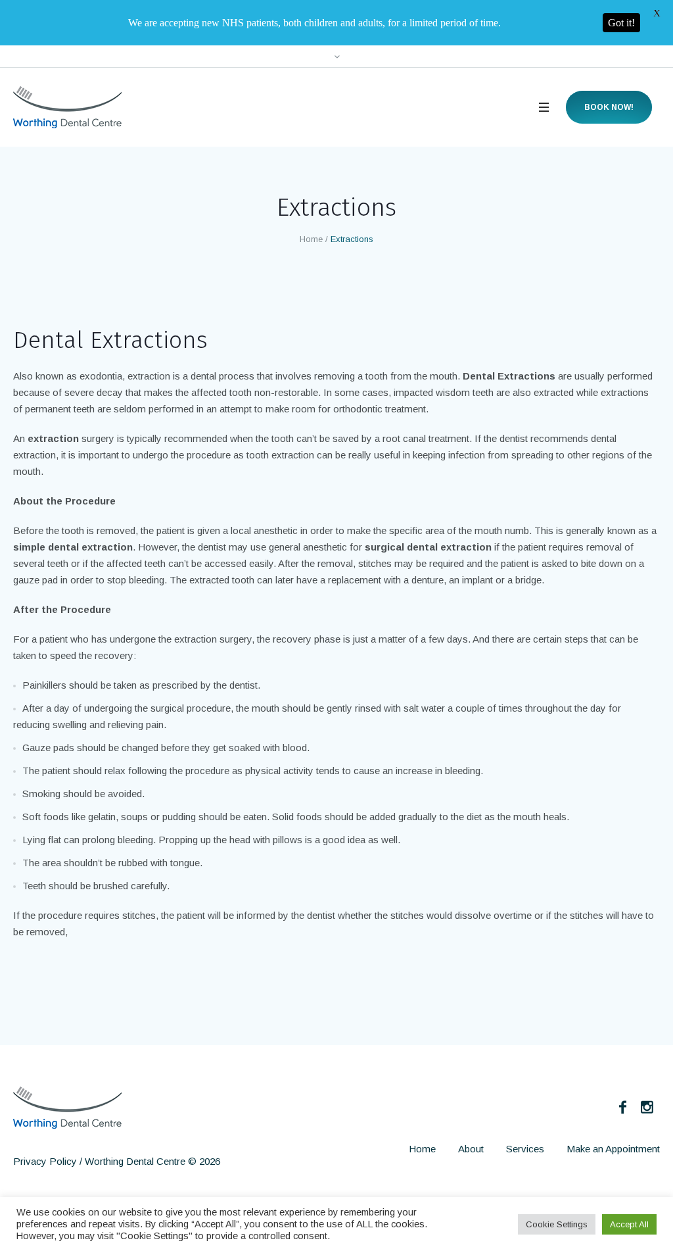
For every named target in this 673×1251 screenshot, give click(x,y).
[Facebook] (622, 1106)
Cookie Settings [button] (557, 1224)
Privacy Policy (45, 1161)
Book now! (609, 107)
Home (311, 239)
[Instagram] (646, 1106)
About (471, 1148)
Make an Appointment (613, 1148)
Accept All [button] (629, 1224)
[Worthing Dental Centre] (67, 1108)
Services (525, 1148)
